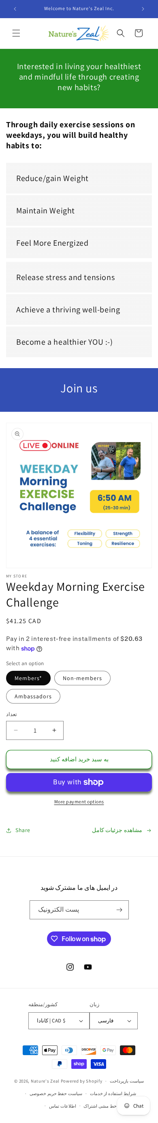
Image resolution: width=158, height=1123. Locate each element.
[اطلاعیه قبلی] (15, 9)
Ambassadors (33, 696)
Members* (28, 678)
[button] (16, 33)
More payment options (79, 802)
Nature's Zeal (45, 1081)
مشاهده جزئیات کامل (117, 830)
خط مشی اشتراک (99, 1106)
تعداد (11, 714)
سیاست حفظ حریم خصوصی (56, 1093)
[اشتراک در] (119, 909)
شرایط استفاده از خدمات (113, 1093)
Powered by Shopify (81, 1081)
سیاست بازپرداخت (127, 1081)
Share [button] (22, 830)
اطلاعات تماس (62, 1106)
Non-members (82, 678)
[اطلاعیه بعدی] (143, 9)
